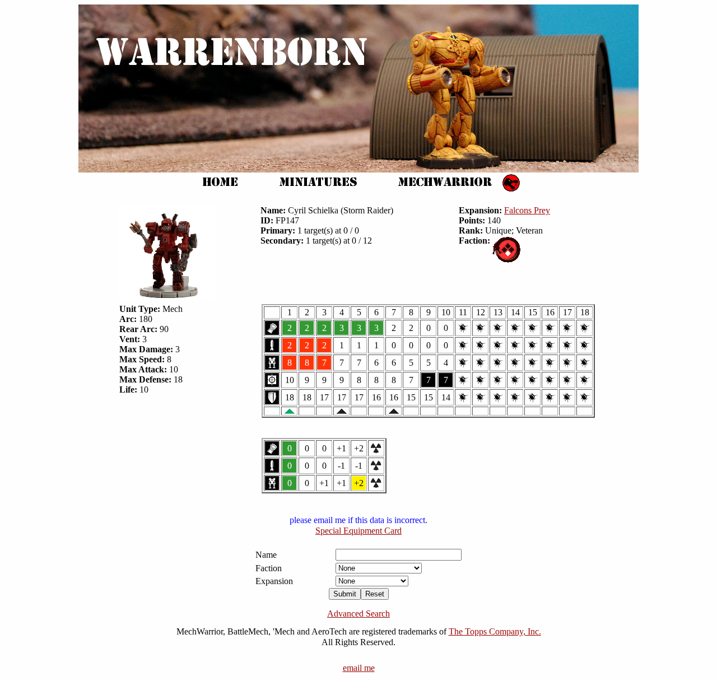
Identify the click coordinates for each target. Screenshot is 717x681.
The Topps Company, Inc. (495, 631)
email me (359, 668)
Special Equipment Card (358, 530)
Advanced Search (358, 613)
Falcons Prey (527, 210)
